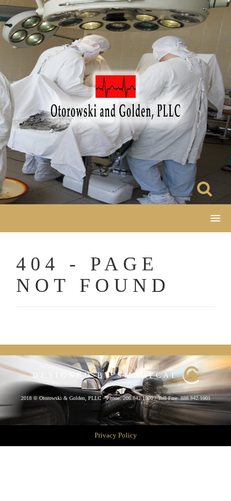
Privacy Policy (116, 435)
